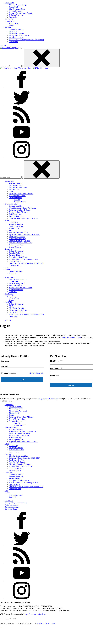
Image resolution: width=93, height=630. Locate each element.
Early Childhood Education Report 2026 (23, 259)
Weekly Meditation (16, 224)
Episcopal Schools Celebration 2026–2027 (24, 235)
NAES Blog (13, 222)
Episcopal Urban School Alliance (21, 194)
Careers (7, 269)
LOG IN (3, 46)
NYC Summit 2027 (16, 245)
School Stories (14, 228)
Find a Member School (17, 196)
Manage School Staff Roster (19, 36)
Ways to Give (14, 23)
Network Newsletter (16, 226)
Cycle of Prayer (14, 261)
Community (13, 42)
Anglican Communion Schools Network (23, 218)
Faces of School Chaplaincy (19, 212)
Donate (11, 25)
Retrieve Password (36, 373)
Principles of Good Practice (19, 257)
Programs (8, 230)
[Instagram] (22, 158)
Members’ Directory (16, 38)
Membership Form (15, 185)
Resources (8, 249)
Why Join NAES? (15, 183)
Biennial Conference (12, 507)
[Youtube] (22, 140)
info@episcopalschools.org (71, 337)
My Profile (13, 31)
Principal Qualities (15, 206)
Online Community (16, 29)
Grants (11, 192)
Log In (22, 379)
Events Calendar (15, 247)
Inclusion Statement (16, 15)
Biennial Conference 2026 (18, 233)
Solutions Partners (15, 198)
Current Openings (15, 271)
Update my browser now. (46, 623)
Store (6, 267)
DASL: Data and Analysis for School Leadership (26, 40)
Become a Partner (20, 202)
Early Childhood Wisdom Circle (20, 243)
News (7, 220)
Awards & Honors (15, 11)
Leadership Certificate (17, 237)
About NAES (9, 3)
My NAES (8, 27)
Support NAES (10, 21)
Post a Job (12, 273)
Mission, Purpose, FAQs (18, 5)
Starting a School (15, 265)
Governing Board (11, 509)
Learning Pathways (16, 253)
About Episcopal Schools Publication (22, 208)
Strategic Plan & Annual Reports (20, 13)
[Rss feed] (22, 122)
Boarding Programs (16, 216)
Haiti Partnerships (15, 214)
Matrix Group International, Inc (34, 614)
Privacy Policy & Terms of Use (16, 503)
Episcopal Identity (11, 204)
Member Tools (14, 190)
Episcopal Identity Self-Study (19, 210)
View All (17, 200)
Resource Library (15, 255)
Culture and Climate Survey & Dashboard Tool (26, 263)
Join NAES (9, 19)
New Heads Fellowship (17, 239)
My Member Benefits (16, 33)
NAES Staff (13, 7)
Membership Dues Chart (18, 187)
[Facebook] (22, 87)
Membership (9, 181)
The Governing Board (17, 9)
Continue (71, 385)
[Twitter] (22, 105)
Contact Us (13, 17)
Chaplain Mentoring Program (19, 241)
